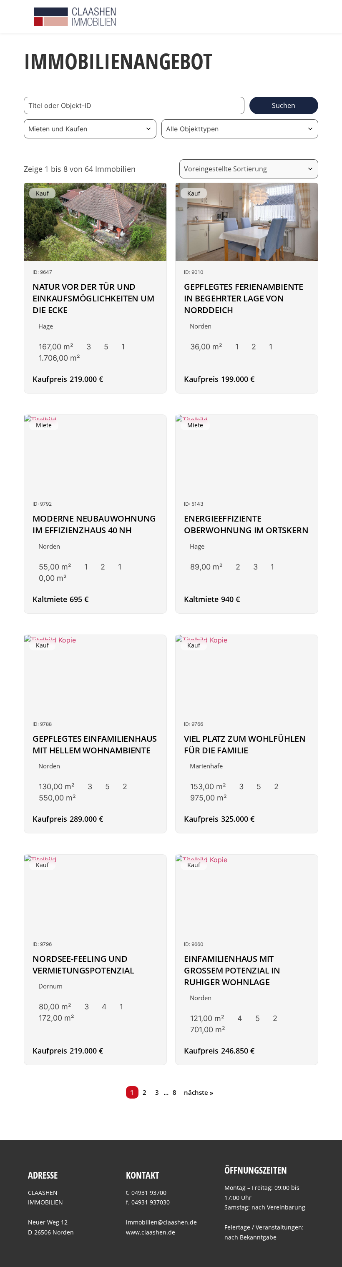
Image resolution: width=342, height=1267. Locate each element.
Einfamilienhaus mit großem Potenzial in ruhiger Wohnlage (232, 970)
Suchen (283, 105)
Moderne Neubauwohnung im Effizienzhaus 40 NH (94, 524)
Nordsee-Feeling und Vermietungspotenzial (83, 964)
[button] (302, 16)
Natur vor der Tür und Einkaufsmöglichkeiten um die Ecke (93, 298)
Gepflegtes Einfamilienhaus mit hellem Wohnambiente (95, 744)
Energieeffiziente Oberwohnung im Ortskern (246, 524)
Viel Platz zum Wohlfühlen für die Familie (245, 744)
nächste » (198, 1092)
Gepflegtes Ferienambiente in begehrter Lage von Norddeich (243, 298)
